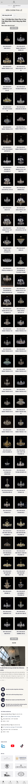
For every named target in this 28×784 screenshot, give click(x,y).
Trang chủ (10, 5)
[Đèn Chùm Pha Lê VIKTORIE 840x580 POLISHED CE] (21, 522)
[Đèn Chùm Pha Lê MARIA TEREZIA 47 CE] (21, 321)
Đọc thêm (3, 680)
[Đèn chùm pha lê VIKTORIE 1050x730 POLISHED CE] (7, 522)
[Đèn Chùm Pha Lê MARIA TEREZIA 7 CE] (7, 321)
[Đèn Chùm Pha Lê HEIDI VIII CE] (7, 623)
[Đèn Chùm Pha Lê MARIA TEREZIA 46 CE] (7, 341)
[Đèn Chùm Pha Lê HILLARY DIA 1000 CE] (21, 603)
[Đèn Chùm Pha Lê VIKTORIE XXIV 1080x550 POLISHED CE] (7, 563)
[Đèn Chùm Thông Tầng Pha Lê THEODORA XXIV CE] (7, 482)
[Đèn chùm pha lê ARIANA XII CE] (21, 179)
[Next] (26, 664)
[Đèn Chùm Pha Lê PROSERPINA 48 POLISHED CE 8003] (21, 260)
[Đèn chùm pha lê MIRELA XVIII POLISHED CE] (7, 240)
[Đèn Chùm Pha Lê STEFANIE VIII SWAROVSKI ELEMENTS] (7, 462)
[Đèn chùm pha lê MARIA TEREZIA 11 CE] (21, 421)
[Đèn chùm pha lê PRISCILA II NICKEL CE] (7, 260)
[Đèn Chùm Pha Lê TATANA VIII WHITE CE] (21, 462)
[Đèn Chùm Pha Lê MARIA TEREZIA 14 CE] (7, 421)
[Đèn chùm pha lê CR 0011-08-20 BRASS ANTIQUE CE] (7, 139)
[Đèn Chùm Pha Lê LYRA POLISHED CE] (7, 442)
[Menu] (2, 2)
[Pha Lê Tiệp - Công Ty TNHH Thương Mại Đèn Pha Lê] (14, 2)
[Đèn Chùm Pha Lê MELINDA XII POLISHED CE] (7, 159)
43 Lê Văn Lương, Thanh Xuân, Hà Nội (11, 716)
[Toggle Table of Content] (14, 15)
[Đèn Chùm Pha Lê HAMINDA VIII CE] (21, 623)
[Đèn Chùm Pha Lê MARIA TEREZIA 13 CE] (7, 58)
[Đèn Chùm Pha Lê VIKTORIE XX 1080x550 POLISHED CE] (21, 543)
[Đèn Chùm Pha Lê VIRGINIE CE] (7, 583)
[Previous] (2, 664)
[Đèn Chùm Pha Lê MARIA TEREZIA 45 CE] (21, 341)
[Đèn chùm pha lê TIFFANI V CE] (21, 482)
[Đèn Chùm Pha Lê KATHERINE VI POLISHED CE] (21, 583)
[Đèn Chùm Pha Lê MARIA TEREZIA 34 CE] (7, 381)
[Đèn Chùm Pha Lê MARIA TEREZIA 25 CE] (7, 401)
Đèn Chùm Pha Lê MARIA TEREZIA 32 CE (20, 127)
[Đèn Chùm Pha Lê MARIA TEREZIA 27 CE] (7, 119)
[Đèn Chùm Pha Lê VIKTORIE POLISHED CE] (7, 99)
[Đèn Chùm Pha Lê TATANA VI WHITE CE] (21, 78)
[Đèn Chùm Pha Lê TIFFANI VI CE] (7, 502)
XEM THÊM (14, 638)
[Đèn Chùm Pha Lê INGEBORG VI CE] (7, 603)
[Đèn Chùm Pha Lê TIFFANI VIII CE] (21, 502)
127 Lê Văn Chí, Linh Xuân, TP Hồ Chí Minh (12, 727)
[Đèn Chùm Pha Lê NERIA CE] (21, 240)
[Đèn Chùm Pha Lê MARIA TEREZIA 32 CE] (21, 119)
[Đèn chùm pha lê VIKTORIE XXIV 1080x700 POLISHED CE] (21, 563)
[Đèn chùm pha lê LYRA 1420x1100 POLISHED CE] (21, 442)
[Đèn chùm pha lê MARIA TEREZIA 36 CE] (21, 361)
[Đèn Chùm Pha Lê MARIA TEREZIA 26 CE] (21, 139)
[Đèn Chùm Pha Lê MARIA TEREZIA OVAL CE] (21, 401)
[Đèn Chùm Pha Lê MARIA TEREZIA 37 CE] (7, 361)
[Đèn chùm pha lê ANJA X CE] (7, 199)
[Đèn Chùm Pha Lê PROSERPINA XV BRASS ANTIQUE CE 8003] (7, 280)
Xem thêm (14, 28)
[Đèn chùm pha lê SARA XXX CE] (7, 38)
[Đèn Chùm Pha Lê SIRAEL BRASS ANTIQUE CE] (21, 300)
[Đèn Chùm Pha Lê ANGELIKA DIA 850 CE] (21, 99)
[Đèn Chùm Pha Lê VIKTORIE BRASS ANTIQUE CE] (7, 543)
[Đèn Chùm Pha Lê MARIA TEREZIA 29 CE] (21, 381)
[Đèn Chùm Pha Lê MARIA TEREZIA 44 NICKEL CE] (21, 38)
